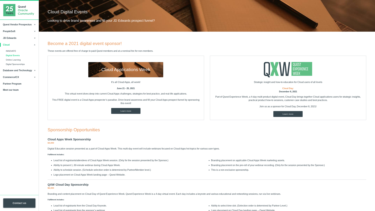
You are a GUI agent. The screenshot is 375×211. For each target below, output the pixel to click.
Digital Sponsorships (15, 64)
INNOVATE (11, 51)
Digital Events (13, 55)
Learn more (125, 111)
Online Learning (13, 60)
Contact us (19, 203)
